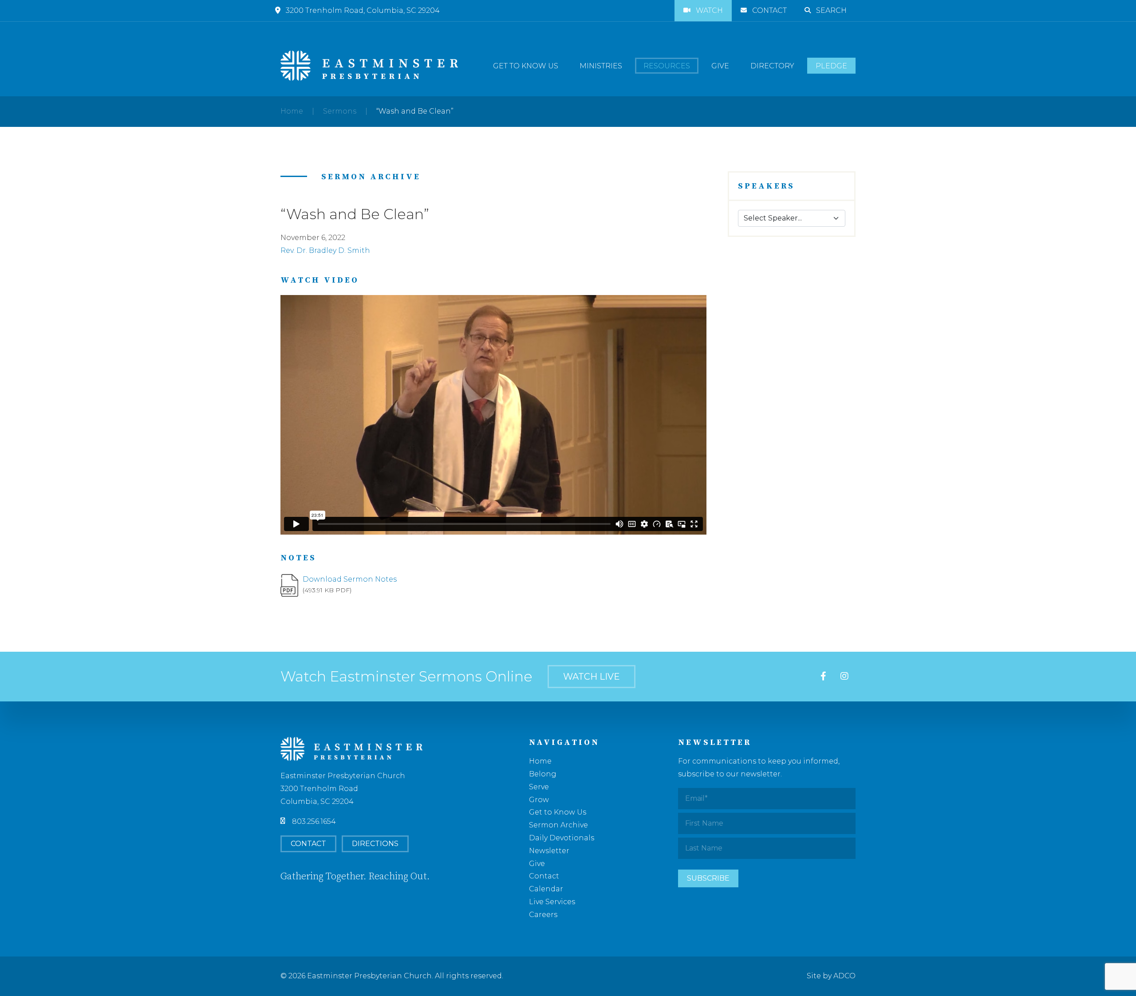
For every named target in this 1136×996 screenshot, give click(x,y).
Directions (375, 843)
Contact (769, 10)
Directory (772, 66)
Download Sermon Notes (350, 579)
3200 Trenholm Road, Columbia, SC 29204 (363, 10)
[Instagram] (844, 677)
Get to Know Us (525, 66)
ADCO (844, 976)
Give (720, 66)
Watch (709, 10)
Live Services (552, 902)
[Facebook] (823, 677)
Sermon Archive (558, 825)
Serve (539, 787)
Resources (666, 66)
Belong (542, 774)
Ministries (601, 66)
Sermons (339, 111)
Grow (539, 799)
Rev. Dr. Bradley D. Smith (325, 250)
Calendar (546, 889)
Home (291, 111)
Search (831, 10)
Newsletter (549, 850)
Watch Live (591, 676)
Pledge (831, 66)
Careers (543, 914)
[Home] (369, 65)
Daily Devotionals (561, 838)
